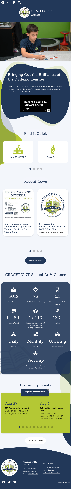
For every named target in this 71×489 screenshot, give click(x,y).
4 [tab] (41, 169)
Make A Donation (48, 470)
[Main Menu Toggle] (69, 2)
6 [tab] (37, 427)
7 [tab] (41, 427)
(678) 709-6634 (33, 474)
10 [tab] (52, 427)
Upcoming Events (35, 385)
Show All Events (35, 441)
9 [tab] (48, 427)
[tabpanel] (18, 152)
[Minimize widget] (48, 389)
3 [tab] (37, 169)
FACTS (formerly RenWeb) (51, 467)
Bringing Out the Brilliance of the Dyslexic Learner (34, 77)
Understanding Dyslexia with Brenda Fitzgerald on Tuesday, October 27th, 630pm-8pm (17, 228)
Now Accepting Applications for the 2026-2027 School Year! (52, 227)
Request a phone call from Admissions (35, 392)
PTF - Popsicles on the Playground (17, 408)
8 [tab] (44, 427)
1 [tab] (30, 169)
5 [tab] (34, 427)
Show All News (35, 260)
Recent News (35, 181)
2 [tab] (34, 169)
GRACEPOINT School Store (51, 473)
